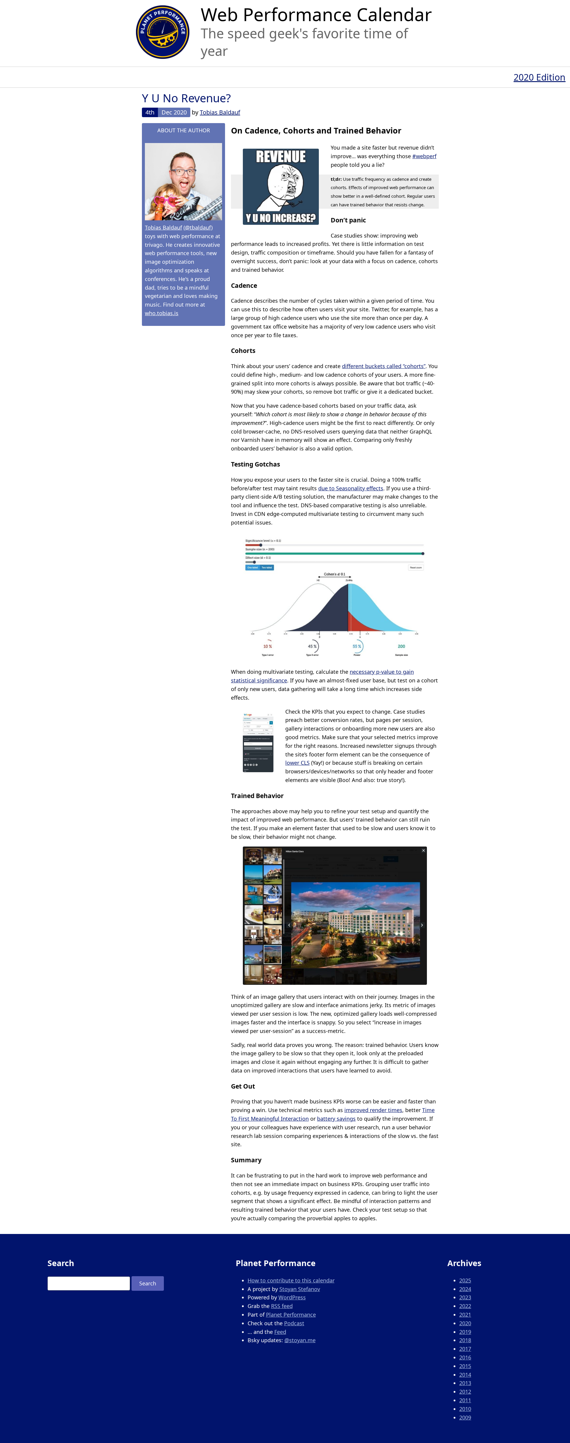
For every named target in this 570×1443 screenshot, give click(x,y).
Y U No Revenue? (186, 98)
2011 (465, 1400)
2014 (465, 1374)
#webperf (424, 156)
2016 (465, 1357)
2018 (465, 1340)
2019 (465, 1331)
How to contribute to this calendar (291, 1280)
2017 (465, 1348)
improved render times (373, 1110)
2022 (465, 1305)
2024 (465, 1289)
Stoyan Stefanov (299, 1289)
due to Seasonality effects (350, 488)
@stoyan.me (300, 1340)
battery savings (336, 1118)
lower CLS (297, 762)
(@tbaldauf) (198, 227)
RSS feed (282, 1305)
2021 (465, 1314)
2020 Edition (540, 77)
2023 (465, 1297)
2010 (465, 1408)
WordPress (292, 1297)
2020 (465, 1323)
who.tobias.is (161, 313)
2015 (465, 1366)
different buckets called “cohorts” (383, 366)
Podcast (294, 1323)
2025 (465, 1280)
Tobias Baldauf (220, 112)
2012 (465, 1391)
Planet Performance (291, 1314)
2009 (465, 1417)
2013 (465, 1383)
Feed (280, 1331)
